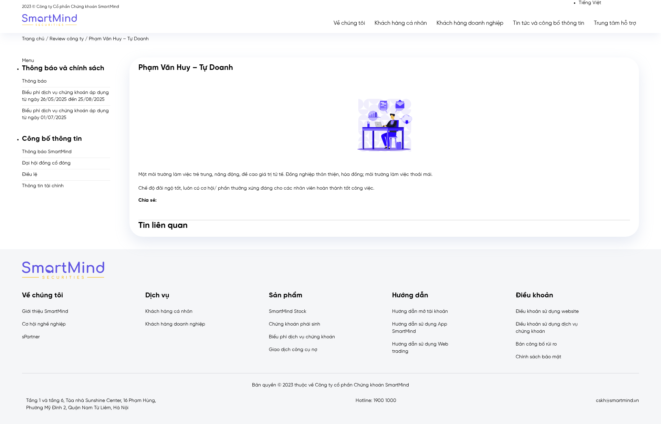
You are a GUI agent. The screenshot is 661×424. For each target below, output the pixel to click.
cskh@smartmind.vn (617, 400)
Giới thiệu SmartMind (45, 311)
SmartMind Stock (287, 311)
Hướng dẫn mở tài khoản (420, 311)
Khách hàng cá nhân (401, 23)
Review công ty (67, 39)
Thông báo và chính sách (63, 68)
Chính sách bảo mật (538, 357)
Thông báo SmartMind (47, 152)
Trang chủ (33, 39)
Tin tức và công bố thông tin (548, 23)
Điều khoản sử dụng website (547, 311)
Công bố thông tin (52, 138)
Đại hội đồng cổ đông (46, 163)
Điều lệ (29, 174)
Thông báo (34, 81)
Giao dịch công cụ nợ (293, 349)
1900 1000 (385, 400)
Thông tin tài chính (43, 186)
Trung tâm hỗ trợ (615, 23)
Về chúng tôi (349, 23)
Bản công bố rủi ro (536, 344)
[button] (66, 60)
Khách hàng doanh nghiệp (470, 23)
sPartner (31, 337)
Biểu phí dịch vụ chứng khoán (302, 337)
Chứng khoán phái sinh (294, 324)
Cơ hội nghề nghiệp (44, 324)
